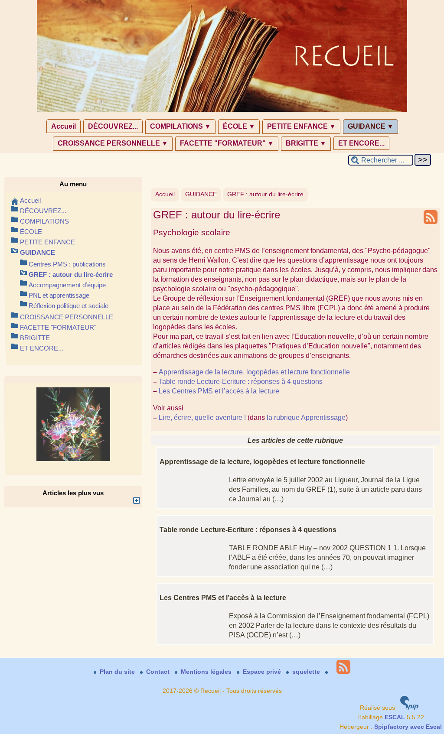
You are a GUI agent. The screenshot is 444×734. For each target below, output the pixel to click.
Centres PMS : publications (67, 264)
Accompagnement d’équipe (67, 285)
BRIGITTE (306, 143)
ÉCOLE (239, 126)
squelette (307, 672)
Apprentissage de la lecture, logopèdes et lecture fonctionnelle (254, 372)
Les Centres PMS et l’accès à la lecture (219, 391)
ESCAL (395, 717)
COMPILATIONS (180, 126)
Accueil (63, 126)
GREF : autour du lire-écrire (265, 194)
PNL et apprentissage (59, 295)
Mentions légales (207, 672)
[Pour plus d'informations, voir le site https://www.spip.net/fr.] (409, 708)
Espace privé (263, 672)
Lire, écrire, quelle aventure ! (202, 417)
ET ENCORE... (361, 143)
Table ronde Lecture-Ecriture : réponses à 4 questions (241, 381)
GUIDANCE (370, 126)
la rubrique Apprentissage (306, 417)
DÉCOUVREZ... (113, 126)
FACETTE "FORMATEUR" (227, 143)
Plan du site (118, 672)
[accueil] (222, 110)
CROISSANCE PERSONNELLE (113, 143)
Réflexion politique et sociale (68, 305)
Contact (158, 672)
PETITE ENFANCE (301, 126)
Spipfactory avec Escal (408, 727)
